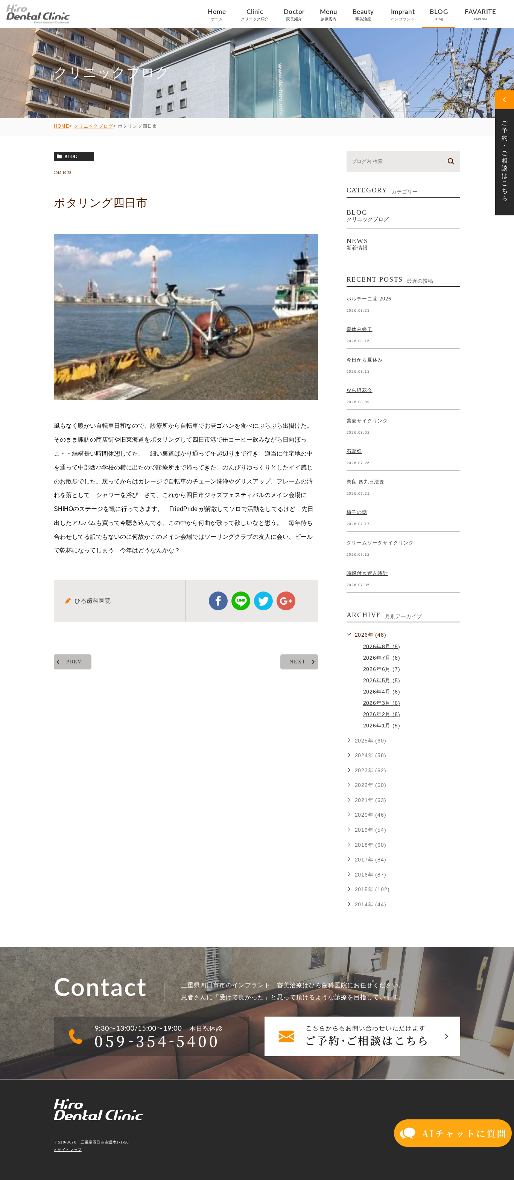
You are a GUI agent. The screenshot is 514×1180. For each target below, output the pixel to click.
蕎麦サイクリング (367, 421)
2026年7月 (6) (381, 657)
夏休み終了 (360, 329)
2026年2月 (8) (381, 714)
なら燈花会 (360, 390)
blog (70, 156)
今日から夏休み (365, 360)
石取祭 (354, 451)
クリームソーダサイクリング (380, 543)
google (286, 601)
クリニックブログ (94, 126)
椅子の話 (357, 512)
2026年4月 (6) (381, 692)
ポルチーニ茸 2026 (369, 299)
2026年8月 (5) (381, 646)
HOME (61, 126)
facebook (218, 601)
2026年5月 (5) (381, 680)
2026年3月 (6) (381, 703)
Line (240, 601)
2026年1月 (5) (381, 726)
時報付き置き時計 (367, 573)
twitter (263, 601)
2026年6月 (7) (381, 669)
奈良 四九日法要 (366, 482)
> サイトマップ (68, 1150)
